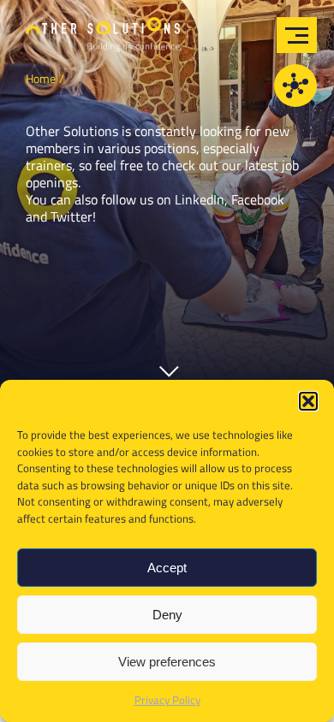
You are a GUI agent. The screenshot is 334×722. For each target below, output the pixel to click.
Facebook (257, 199)
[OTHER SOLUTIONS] (103, 39)
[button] (308, 401)
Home (41, 78)
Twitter (71, 216)
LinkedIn (199, 199)
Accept (167, 567)
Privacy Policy (167, 699)
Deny (167, 614)
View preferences (167, 661)
